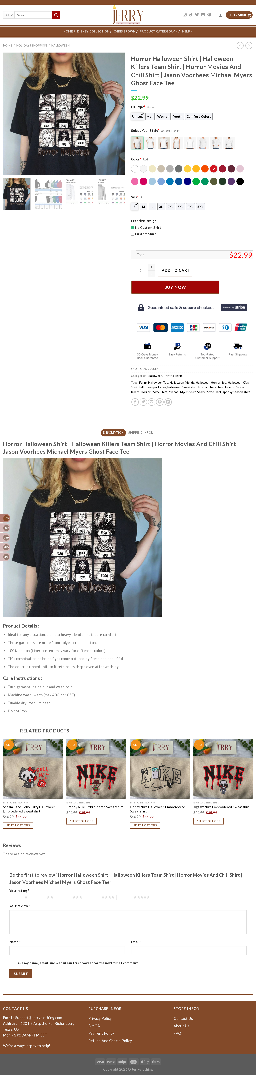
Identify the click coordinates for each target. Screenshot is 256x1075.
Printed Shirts (173, 375)
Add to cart (176, 270)
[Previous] (10, 113)
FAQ (177, 1033)
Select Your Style (145, 130)
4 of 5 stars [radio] (92, 897)
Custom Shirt (145, 234)
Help (186, 31)
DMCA (94, 1026)
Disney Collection (93, 31)
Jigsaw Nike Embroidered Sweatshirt (221, 807)
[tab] (113, 432)
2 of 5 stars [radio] (38, 897)
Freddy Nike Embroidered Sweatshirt (94, 807)
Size (135, 197)
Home (68, 31)
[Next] (117, 113)
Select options (18, 825)
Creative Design (143, 221)
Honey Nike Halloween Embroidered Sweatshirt (157, 809)
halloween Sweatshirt (182, 387)
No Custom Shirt (148, 227)
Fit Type (138, 107)
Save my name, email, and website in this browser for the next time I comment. (77, 963)
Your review (19, 906)
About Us (181, 1026)
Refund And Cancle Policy (110, 1040)
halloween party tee (152, 387)
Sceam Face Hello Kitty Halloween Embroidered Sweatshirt (29, 809)
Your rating (19, 890)
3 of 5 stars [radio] (63, 897)
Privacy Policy (100, 1018)
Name (15, 942)
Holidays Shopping (31, 45)
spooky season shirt (236, 392)
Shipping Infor (140, 432)
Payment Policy (101, 1033)
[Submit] (56, 15)
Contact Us (183, 1018)
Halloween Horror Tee (211, 382)
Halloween (60, 45)
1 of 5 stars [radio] (15, 897)
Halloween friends (182, 382)
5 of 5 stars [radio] (125, 897)
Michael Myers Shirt (182, 392)
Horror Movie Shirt (154, 392)
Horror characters (211, 387)
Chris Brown (125, 31)
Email (136, 942)
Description (113, 432)
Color (136, 159)
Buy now (175, 287)
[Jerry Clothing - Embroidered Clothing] (128, 15)
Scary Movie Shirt (209, 392)
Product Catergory (157, 31)
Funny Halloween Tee (153, 382)
